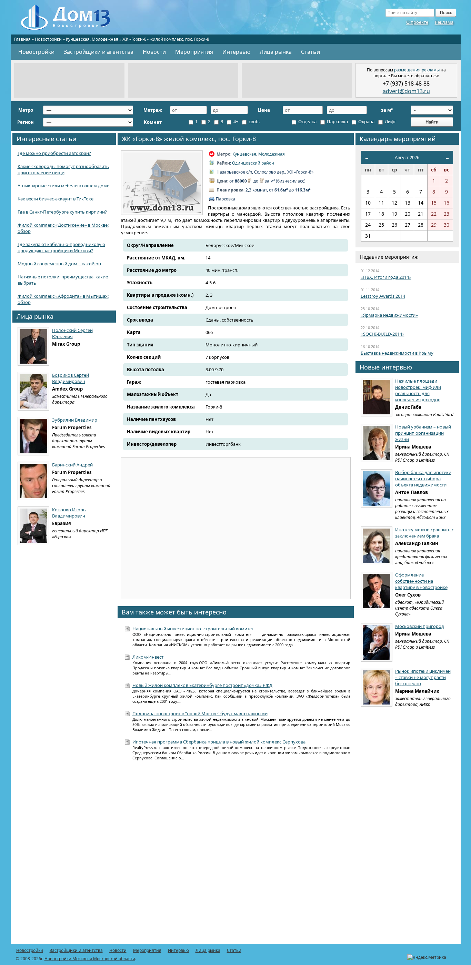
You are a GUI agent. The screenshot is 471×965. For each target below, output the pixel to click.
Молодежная (105, 39)
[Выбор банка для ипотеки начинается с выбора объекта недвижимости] (376, 488)
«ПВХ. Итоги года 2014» (386, 277)
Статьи (310, 52)
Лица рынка (276, 52)
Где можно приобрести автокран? (54, 153)
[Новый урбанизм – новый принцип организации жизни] (376, 443)
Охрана (365, 121)
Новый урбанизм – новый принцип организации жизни (423, 433)
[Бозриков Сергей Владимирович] (33, 391)
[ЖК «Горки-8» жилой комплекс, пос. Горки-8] (162, 182)
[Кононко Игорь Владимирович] (33, 525)
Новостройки (48, 39)
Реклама (444, 22)
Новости (154, 52)
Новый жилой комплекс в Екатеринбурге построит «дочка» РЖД (202, 685)
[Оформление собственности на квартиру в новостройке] (376, 591)
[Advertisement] (69, 80)
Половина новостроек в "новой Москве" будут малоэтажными (200, 713)
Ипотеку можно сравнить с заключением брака (424, 532)
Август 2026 (407, 157)
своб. (254, 121)
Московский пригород (419, 626)
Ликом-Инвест (147, 657)
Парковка (337, 121)
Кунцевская (78, 39)
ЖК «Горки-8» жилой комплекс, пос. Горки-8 (189, 139)
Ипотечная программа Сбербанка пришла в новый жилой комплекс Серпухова (218, 742)
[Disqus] (235, 856)
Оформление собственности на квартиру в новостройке (421, 581)
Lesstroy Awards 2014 (383, 296)
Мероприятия (194, 52)
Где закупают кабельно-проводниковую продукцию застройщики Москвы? (61, 247)
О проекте (417, 22)
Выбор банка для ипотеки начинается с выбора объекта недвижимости (423, 478)
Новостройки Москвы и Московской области (89, 959)
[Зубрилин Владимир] (33, 436)
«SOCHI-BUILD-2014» (382, 334)
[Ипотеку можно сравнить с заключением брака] (376, 545)
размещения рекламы (417, 70)
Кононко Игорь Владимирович (69, 512)
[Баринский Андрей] (33, 481)
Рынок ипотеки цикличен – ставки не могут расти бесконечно (423, 677)
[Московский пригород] (376, 642)
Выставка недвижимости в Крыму (397, 353)
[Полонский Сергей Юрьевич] (33, 346)
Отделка (307, 121)
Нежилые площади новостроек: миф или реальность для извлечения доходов (418, 390)
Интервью (236, 52)
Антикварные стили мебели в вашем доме (63, 186)
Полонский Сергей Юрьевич (72, 333)
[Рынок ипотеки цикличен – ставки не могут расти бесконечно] (376, 687)
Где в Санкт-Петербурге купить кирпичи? (62, 212)
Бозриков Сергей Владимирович (70, 378)
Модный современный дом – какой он (59, 263)
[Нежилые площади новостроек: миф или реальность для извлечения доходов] (376, 397)
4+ (235, 121)
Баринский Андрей (72, 465)
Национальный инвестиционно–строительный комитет (193, 629)
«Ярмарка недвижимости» (389, 315)
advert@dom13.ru (406, 91)
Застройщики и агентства (98, 52)
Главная (22, 39)
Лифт (390, 121)
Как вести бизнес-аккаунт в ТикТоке (55, 199)
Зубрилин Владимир (74, 420)
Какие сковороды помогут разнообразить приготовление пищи (63, 169)
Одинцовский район (253, 163)
